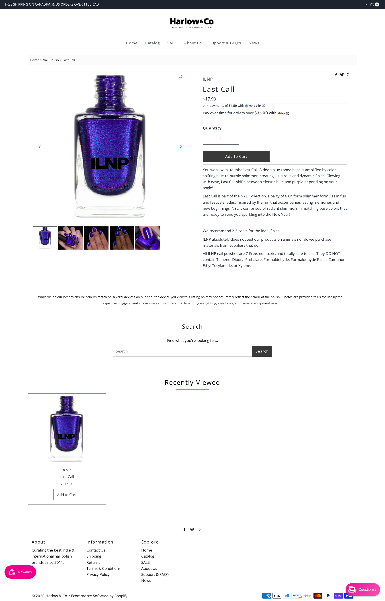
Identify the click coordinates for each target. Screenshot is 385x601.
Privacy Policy (98, 574)
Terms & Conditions (103, 568)
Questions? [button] (367, 589)
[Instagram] (192, 529)
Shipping (93, 556)
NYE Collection (253, 196)
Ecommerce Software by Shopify (99, 595)
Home (132, 42)
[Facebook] (184, 529)
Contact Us (95, 550)
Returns (93, 562)
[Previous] (40, 147)
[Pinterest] (200, 529)
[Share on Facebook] (336, 74)
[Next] (180, 147)
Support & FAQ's (225, 42)
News (254, 42)
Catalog (152, 42)
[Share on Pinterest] (348, 74)
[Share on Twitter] (342, 74)
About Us (193, 42)
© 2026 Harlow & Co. (50, 595)
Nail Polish (51, 60)
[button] (275, 105)
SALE (172, 42)
